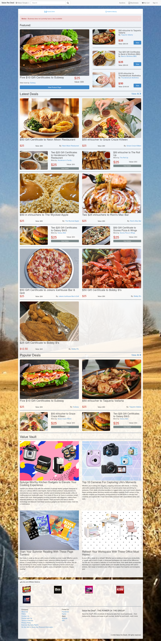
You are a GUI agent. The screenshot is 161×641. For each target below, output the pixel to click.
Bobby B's (137, 296)
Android (64, 618)
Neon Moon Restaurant (70, 145)
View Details (65, 168)
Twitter (64, 614)
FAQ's (23, 614)
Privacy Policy (26, 623)
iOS (63, 620)
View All (135, 93)
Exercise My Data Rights (29, 625)
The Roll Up (124, 157)
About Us (24, 612)
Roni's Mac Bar (135, 221)
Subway (33, 83)
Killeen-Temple (22, 3)
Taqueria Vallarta (127, 35)
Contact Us (25, 616)
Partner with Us (26, 618)
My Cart (147, 3)
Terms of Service (27, 620)
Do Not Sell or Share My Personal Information (37, 627)
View (137, 43)
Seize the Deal (8, 3)
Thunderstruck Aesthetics (130, 78)
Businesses (134, 3)
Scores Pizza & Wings (127, 233)
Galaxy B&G (62, 233)
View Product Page (54, 87)
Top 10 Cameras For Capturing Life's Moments (109, 482)
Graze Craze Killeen (134, 145)
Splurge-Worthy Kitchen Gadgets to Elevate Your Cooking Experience (48, 483)
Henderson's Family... (65, 160)
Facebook (65, 612)
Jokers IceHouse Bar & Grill (69, 296)
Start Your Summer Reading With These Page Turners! (46, 553)
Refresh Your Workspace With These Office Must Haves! (110, 553)
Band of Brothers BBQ (128, 56)
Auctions (122, 3)
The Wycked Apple (72, 221)
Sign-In (155, 3)
